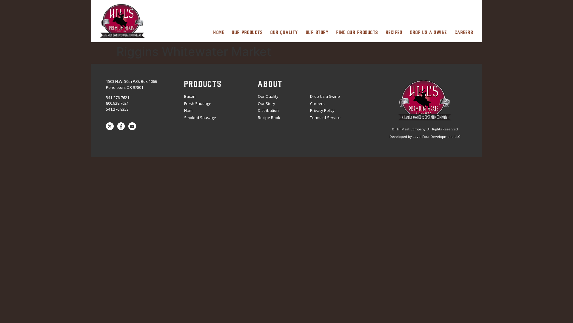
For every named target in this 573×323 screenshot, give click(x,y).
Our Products (247, 32)
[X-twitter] (110, 126)
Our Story (317, 32)
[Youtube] (132, 126)
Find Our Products (357, 32)
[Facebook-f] (121, 126)
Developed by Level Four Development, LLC (424, 136)
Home (218, 32)
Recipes (394, 32)
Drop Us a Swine (428, 32)
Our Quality (284, 32)
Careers (464, 32)
